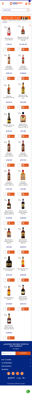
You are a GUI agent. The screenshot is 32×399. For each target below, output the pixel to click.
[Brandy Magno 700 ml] (9, 290)
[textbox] (16, 10)
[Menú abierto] (2, 3)
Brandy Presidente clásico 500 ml (9, 183)
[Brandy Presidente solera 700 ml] (9, 146)
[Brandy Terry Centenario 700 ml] (23, 88)
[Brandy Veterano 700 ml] (23, 261)
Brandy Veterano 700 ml (23, 269)
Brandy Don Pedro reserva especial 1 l (23, 298)
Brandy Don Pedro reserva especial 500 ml (9, 212)
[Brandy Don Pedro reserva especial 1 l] (23, 289)
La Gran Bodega (16, 4)
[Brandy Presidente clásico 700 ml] (23, 146)
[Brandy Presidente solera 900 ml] (9, 59)
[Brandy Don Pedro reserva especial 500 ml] (9, 204)
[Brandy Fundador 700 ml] (9, 89)
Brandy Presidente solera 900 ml (9, 67)
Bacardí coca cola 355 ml (9, 39)
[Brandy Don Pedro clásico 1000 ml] (23, 232)
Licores (24, 20)
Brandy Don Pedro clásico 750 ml (23, 212)
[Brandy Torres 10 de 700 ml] (9, 118)
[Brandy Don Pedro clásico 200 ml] (9, 232)
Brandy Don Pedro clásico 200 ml (9, 241)
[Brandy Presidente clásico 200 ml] (23, 175)
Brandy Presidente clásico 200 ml (23, 183)
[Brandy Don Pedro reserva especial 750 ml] (9, 318)
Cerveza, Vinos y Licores (14, 20)
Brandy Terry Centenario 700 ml (23, 96)
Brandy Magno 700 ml (9, 298)
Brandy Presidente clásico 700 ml (23, 154)
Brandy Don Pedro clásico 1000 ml (23, 241)
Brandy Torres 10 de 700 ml (8, 125)
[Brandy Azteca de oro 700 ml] (9, 261)
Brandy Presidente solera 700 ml (9, 154)
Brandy (5, 22)
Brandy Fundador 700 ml (8, 96)
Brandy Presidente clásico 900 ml (23, 67)
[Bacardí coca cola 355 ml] (9, 31)
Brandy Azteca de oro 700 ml (9, 269)
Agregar (12, 49)
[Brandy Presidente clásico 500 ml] (9, 175)
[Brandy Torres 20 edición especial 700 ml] (23, 30)
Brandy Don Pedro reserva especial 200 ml (23, 125)
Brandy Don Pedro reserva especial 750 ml (9, 327)
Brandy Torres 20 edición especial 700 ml (23, 38)
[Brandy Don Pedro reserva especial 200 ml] (23, 117)
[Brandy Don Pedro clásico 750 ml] (23, 204)
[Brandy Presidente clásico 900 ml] (23, 59)
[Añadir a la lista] (5, 28)
